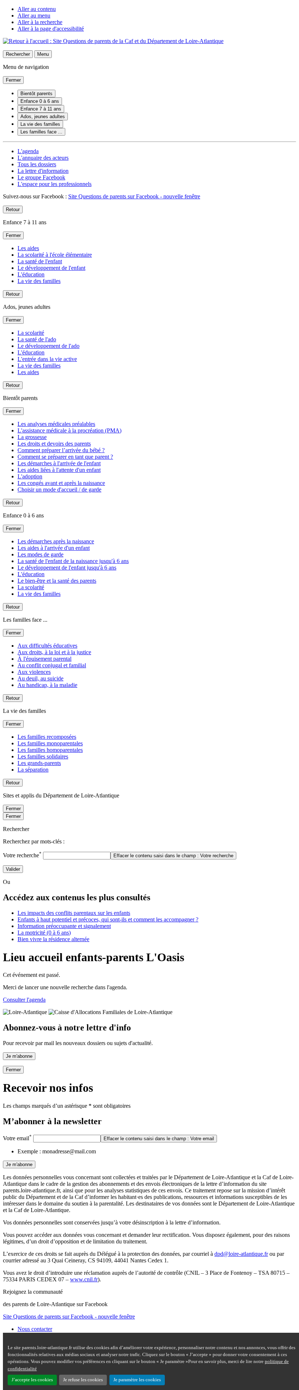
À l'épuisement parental (44, 659)
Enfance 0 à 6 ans (39, 101)
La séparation (33, 769)
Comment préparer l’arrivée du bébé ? (61, 450)
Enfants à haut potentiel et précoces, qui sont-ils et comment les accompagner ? (108, 919)
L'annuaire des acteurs (43, 158)
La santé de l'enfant (40, 261)
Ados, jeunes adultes (42, 116)
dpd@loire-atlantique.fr (241, 1254)
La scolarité (31, 333)
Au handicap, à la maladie (47, 685)
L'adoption (30, 476)
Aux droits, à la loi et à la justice (54, 652)
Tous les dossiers (37, 164)
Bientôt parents (36, 93)
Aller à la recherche (40, 22)
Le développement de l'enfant (51, 268)
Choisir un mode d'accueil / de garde (59, 489)
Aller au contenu (37, 9)
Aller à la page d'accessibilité (51, 29)
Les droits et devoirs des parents (54, 443)
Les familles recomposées (47, 737)
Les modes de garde (40, 554)
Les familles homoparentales (50, 750)
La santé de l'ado (37, 339)
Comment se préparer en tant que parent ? (65, 457)
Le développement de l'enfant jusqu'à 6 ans (67, 567)
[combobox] (76, 855)
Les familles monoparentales (50, 743)
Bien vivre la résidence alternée (53, 939)
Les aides (28, 248)
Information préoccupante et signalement (64, 926)
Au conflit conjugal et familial (52, 665)
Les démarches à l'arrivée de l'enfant (59, 463)
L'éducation (31, 274)
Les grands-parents (39, 763)
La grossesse (32, 437)
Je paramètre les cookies (137, 1379)
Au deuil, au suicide (40, 678)
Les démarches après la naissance (56, 541)
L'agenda (28, 151)
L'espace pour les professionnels (55, 184)
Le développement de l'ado (48, 346)
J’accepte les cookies (32, 1379)
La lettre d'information (43, 171)
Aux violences (34, 672)
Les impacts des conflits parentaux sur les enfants (74, 913)
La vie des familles (40, 124)
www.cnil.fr (84, 1279)
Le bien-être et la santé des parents (57, 581)
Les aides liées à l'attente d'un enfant (59, 470)
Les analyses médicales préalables (56, 424)
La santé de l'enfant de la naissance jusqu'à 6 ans (73, 561)
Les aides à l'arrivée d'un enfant (54, 548)
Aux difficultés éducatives (47, 645)
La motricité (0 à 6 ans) (44, 932)
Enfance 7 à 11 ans (40, 109)
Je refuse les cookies (83, 1379)
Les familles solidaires (43, 756)
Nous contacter (35, 1329)
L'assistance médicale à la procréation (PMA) (69, 430)
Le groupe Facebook (41, 177)
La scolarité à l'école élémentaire (55, 255)
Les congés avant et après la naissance (61, 483)
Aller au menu (34, 15)
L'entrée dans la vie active (47, 359)
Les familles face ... (41, 132)
